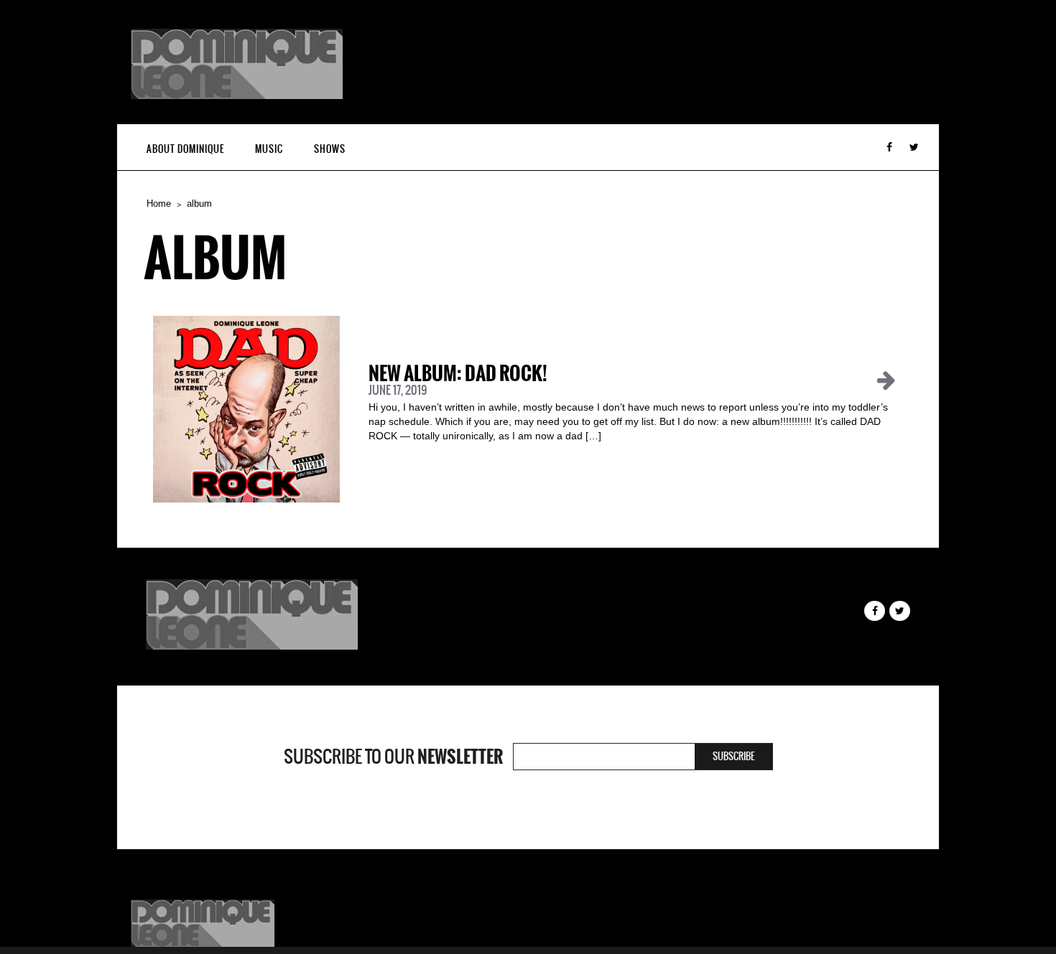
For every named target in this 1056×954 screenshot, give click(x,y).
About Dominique (185, 149)
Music (269, 149)
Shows (330, 149)
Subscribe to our (393, 756)
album (199, 203)
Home (159, 203)
